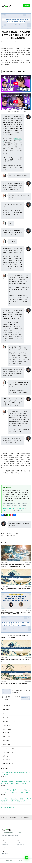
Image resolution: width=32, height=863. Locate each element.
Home (2, 817)
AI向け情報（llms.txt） (16, 510)
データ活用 (6, 740)
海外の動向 (6, 710)
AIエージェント (7, 725)
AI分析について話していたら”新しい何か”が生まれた (14, 683)
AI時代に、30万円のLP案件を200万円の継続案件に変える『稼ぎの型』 (15, 589)
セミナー (5, 717)
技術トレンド (6, 736)
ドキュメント (5, 847)
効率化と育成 (6, 744)
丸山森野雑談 (11, 535)
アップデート (6, 760)
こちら (23, 525)
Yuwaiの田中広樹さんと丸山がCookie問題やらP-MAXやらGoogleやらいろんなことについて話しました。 (15, 565)
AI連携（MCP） (5, 844)
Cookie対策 (6, 733)
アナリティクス (7, 729)
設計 (4, 713)
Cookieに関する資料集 (7, 808)
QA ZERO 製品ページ (8, 508)
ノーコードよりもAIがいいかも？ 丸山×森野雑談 (21, 691)
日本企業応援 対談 (8, 752)
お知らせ (5, 756)
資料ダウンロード (8, 764)
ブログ (7, 817)
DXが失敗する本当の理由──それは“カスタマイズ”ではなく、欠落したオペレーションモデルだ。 (15, 613)
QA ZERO (4, 842)
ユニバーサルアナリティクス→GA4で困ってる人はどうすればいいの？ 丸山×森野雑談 (15, 636)
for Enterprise (20, 508)
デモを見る (26, 5)
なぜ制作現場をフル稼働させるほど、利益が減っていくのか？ (15, 660)
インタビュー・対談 (20, 41)
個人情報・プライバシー (9, 721)
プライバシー (5, 853)
